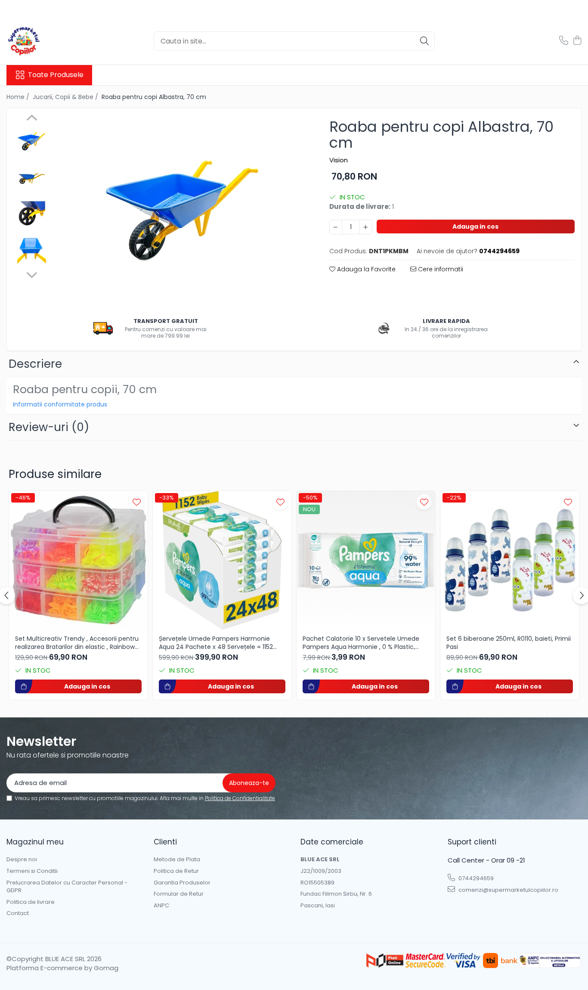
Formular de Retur (179, 894)
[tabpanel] (181, 211)
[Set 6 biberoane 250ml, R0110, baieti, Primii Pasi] (509, 560)
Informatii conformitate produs (60, 404)
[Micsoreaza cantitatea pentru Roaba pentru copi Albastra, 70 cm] (335, 227)
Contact (17, 913)
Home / (18, 97)
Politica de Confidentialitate (240, 798)
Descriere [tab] (35, 364)
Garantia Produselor (182, 883)
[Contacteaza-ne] (563, 41)
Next (32, 274)
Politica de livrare (30, 902)
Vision (338, 159)
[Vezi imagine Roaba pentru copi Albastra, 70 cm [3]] (32, 251)
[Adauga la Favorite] (136, 501)
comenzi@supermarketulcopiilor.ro (507, 890)
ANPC (161, 905)
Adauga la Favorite (365, 269)
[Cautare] (424, 41)
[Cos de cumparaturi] (577, 41)
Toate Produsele (56, 75)
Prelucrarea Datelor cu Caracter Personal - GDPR (66, 887)
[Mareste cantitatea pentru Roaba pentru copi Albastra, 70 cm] (365, 227)
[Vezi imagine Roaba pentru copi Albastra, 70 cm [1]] (32, 178)
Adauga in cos (475, 226)
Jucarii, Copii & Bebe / (66, 97)
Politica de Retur (176, 871)
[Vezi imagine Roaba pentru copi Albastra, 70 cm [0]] (32, 141)
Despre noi (21, 859)
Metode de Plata (177, 859)
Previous (32, 119)
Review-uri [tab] (49, 427)
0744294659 (475, 878)
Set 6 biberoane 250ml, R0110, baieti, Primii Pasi (508, 642)
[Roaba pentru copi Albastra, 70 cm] (181, 211)
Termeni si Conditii (32, 871)
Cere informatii (439, 269)
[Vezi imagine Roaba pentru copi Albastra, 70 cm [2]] (32, 215)
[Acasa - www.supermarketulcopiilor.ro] (49, 41)
